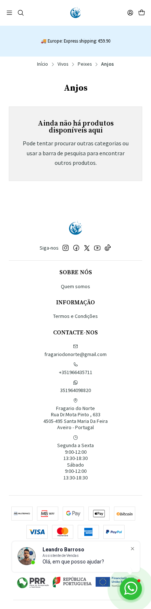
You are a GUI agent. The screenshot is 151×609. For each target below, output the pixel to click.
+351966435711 (75, 372)
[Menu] (9, 12)
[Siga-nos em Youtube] (97, 247)
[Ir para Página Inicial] (75, 13)
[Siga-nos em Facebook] (76, 247)
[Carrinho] (142, 13)
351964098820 (75, 390)
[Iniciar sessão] (130, 12)
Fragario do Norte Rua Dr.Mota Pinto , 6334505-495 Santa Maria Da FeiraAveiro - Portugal (75, 418)
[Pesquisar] (20, 12)
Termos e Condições (75, 316)
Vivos (63, 64)
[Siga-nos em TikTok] (107, 247)
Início (42, 64)
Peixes (85, 64)
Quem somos (75, 286)
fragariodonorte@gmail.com (75, 354)
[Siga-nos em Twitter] (87, 247)
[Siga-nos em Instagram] (65, 247)
